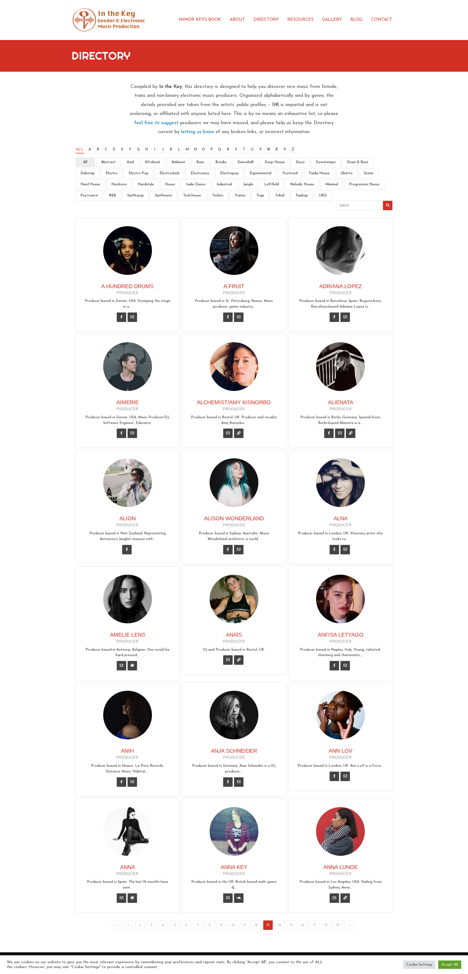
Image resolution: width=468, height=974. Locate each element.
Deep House (275, 162)
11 (244, 925)
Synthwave (163, 195)
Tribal (279, 195)
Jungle (248, 184)
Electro (112, 173)
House (170, 184)
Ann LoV (340, 751)
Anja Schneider (234, 751)
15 (291, 925)
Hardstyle (146, 184)
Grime (368, 173)
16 (302, 925)
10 (233, 925)
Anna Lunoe (340, 867)
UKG (323, 195)
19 (337, 925)
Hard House (90, 184)
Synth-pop (135, 195)
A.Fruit (233, 286)
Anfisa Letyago (340, 635)
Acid (130, 162)
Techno (217, 195)
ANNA (127, 867)
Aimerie (127, 402)
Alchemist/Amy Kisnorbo (234, 402)
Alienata (340, 402)
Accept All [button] (449, 964)
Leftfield (271, 184)
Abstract (108, 162)
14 (279, 925)
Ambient (178, 162)
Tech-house (192, 195)
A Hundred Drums (127, 286)
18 (326, 925)
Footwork (290, 173)
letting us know (197, 132)
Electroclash (170, 173)
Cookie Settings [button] (419, 964)
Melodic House (302, 184)
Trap (260, 195)
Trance (240, 195)
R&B (112, 195)
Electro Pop (138, 173)
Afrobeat (152, 162)
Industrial (224, 184)
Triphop (301, 195)
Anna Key (234, 867)
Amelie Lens (127, 635)
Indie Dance (196, 184)
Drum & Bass (357, 162)
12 (256, 925)
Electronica (200, 173)
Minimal (331, 184)
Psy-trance (89, 195)
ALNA (340, 518)
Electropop (229, 173)
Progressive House (364, 184)
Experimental (260, 173)
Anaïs (234, 635)
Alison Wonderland (234, 518)
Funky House (319, 173)
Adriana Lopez (340, 286)
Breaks (220, 162)
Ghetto (347, 173)
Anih (127, 751)
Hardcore (119, 184)
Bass (200, 162)
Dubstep (87, 173)
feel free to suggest (156, 123)
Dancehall (245, 162)
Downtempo (326, 162)
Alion (127, 518)
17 (314, 925)
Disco (300, 162)
